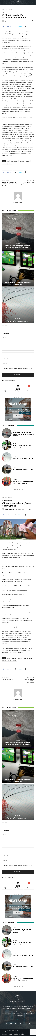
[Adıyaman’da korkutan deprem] (18, 305)
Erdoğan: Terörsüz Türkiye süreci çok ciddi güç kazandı (23, 482)
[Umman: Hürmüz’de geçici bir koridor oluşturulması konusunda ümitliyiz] (18, 231)
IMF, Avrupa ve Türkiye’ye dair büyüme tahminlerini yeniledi (9, 184)
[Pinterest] (20, 1023)
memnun (4, 163)
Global (18, 243)
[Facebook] (6, 1023)
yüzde (10, 163)
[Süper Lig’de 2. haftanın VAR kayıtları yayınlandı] (18, 268)
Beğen (7, 385)
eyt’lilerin (22, 161)
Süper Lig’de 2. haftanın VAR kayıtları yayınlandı (18, 283)
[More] (25, 26)
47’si (8, 161)
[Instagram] (11, 1023)
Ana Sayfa (4, 9)
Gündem (10, 9)
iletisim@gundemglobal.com (20, 1019)
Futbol (18, 280)
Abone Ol (28, 385)
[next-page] (6, 326)
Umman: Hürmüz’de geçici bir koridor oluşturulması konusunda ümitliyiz (18, 246)
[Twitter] (29, 1023)
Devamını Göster (17, 489)
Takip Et (18, 385)
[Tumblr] (25, 1023)
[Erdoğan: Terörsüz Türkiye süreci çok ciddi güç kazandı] (7, 481)
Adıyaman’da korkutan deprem (18, 321)
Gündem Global (10, 21)
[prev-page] (3, 326)
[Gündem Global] (3, 21)
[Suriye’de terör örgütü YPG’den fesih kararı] (7, 469)
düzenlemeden (14, 161)
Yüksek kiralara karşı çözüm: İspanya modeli (27, 183)
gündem (28, 161)
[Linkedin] (15, 1023)
